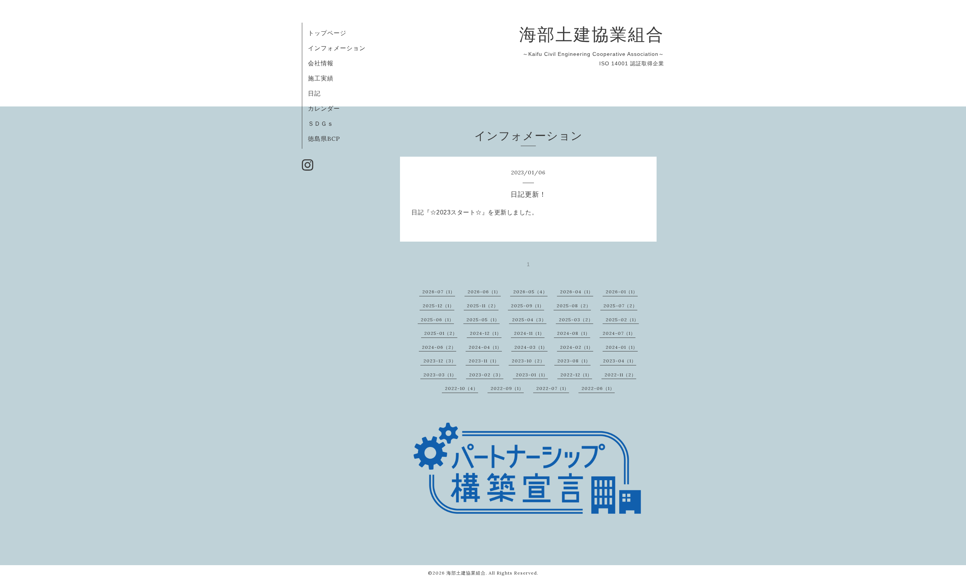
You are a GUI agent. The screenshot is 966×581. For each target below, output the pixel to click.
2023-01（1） (532, 375)
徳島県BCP (324, 138)
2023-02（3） (486, 375)
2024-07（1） (619, 333)
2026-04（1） (576, 291)
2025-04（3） (529, 319)
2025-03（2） (576, 319)
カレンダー (324, 108)
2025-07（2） (620, 305)
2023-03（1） (440, 375)
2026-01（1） (622, 291)
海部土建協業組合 (591, 34)
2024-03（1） (531, 347)
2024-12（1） (485, 333)
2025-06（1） (437, 319)
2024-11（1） (529, 333)
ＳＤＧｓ (321, 123)
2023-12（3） (439, 361)
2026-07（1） (438, 291)
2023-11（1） (484, 361)
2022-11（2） (620, 375)
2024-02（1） (576, 347)
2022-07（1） (552, 388)
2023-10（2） (528, 361)
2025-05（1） (483, 319)
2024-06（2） (439, 347)
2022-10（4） (461, 388)
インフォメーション (337, 48)
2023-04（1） (619, 361)
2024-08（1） (573, 333)
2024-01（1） (622, 347)
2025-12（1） (438, 305)
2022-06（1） (598, 388)
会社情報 (321, 63)
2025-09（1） (527, 305)
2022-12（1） (576, 375)
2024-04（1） (485, 347)
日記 (314, 93)
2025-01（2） (440, 333)
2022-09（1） (507, 388)
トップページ (327, 33)
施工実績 (321, 78)
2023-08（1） (574, 361)
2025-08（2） (574, 305)
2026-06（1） (484, 291)
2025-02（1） (622, 319)
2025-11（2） (482, 305)
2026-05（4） (530, 291)
